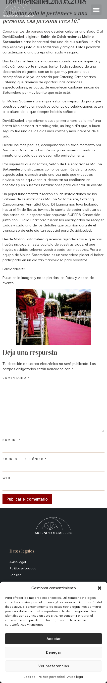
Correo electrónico (24, 459)
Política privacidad (51, 677)
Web (6, 478)
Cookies (29, 677)
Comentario (15, 378)
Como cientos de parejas (22, 31)
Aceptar (54, 639)
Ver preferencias (53, 666)
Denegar (53, 652)
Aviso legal (75, 677)
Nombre (11, 440)
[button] (99, 588)
